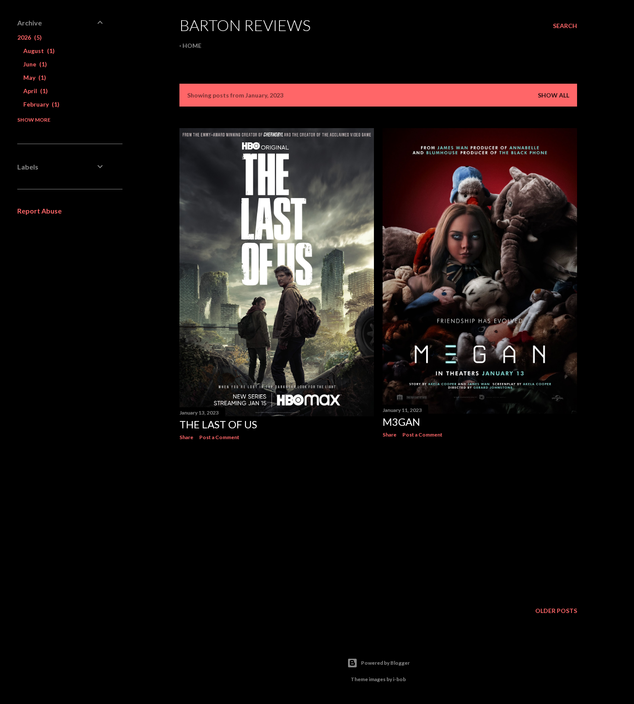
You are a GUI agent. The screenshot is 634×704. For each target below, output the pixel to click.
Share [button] (186, 437)
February (40, 104)
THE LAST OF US (218, 424)
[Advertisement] (276, 522)
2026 (28, 37)
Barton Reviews (245, 25)
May (33, 77)
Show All (553, 95)
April (34, 90)
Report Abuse (39, 211)
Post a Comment (219, 437)
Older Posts (556, 610)
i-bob (399, 679)
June (34, 64)
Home (191, 45)
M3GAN (401, 421)
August (38, 50)
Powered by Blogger (385, 663)
